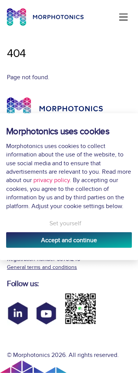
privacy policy (51, 180)
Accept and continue (69, 240)
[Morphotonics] (45, 17)
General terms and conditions (42, 267)
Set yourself (65, 223)
